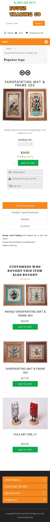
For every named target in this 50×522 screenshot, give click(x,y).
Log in (20, 33)
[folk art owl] (25, 414)
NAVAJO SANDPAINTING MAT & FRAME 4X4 (25, 313)
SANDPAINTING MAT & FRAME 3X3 (25, 370)
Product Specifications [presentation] (25, 212)
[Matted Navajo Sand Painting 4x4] (25, 295)
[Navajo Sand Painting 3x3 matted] (25, 352)
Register (11, 33)
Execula (30, 517)
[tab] (25, 205)
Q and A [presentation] (25, 226)
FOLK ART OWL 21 (25, 434)
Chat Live (16, 186)
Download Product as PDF (24, 178)
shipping (29, 156)
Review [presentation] (25, 219)
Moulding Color (25, 139)
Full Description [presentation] (25, 205)
